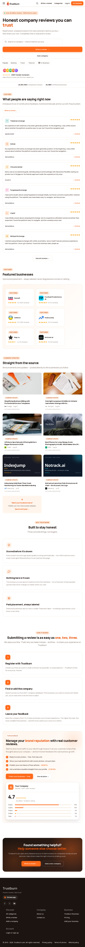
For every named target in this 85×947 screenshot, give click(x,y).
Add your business (71, 921)
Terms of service (60, 942)
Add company (42, 56)
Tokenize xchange (17, 121)
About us (40, 914)
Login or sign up (12, 933)
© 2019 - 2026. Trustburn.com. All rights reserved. (21, 942)
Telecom (31, 63)
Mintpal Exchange (17, 236)
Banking (13, 63)
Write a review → (11, 110)
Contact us (41, 917)
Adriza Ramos (9, 157)
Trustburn (10, 888)
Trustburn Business (71, 914)
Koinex (12, 144)
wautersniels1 (9, 134)
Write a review (46, 3)
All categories (11, 914)
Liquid (12, 213)
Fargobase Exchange (18, 190)
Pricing (67, 917)
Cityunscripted (16, 167)
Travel (22, 63)
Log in (67, 3)
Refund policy (74, 942)
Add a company (12, 921)
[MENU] (4, 3)
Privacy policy (47, 942)
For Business (44, 63)
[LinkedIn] (14, 903)
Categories (58, 3)
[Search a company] (37, 3)
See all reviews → (42, 258)
